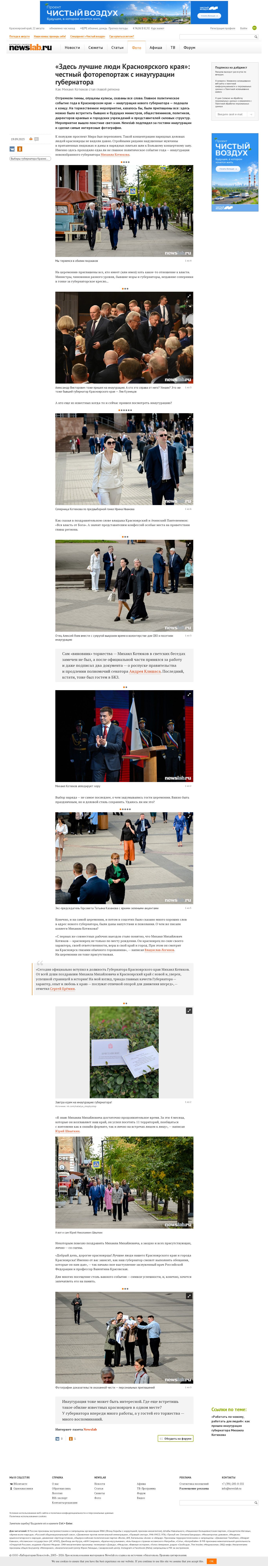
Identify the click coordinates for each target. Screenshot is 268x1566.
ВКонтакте (20, 1484)
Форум (141, 1493)
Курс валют (157, 28)
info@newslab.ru (231, 1488)
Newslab (90, 1429)
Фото (97, 1498)
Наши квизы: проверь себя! (50, 36)
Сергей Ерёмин (62, 988)
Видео (141, 1498)
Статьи (98, 1488)
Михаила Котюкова (115, 154)
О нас (55, 1484)
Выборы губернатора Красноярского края (31, 158)
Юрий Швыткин (67, 1131)
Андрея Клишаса (145, 671)
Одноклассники (23, 1488)
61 (36, 139)
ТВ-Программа (146, 1488)
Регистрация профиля (222, 28)
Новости (99, 1484)
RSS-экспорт (59, 1498)
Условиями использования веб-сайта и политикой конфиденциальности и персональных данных (233, 84)
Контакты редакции (64, 1502)
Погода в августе (19, 36)
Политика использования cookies (27, 1516)
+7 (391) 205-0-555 (233, 1484)
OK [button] (212, 1561)
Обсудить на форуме (177, 1438)
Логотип (57, 1493)
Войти (243, 28)
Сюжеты (99, 1493)
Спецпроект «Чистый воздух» (87, 36)
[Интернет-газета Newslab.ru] (32, 47)
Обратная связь (61, 1488)
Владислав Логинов (159, 950)
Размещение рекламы (194, 1488)
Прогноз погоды (118, 28)
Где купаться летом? (121, 36)
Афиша (141, 1484)
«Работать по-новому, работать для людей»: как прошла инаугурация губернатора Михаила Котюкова (230, 1425)
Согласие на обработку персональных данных (229, 99)
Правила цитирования (172, 1555)
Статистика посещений (194, 1484)
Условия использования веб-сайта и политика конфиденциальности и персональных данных (61, 1512)
